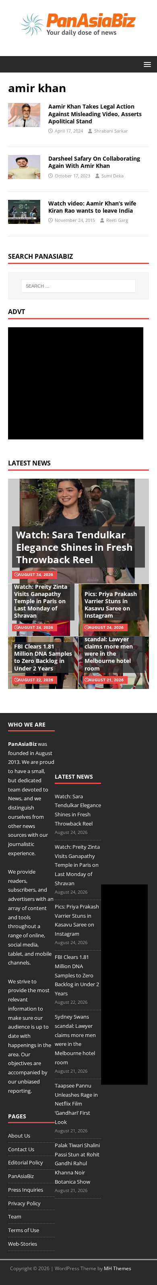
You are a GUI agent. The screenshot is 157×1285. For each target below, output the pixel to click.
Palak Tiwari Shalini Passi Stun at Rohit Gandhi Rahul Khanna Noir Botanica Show (77, 1163)
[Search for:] (78, 286)
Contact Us (21, 1149)
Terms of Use (23, 1230)
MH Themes (117, 1268)
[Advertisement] (75, 383)
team (14, 789)
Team (14, 1216)
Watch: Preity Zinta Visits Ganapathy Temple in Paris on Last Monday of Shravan (40, 601)
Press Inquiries (25, 1189)
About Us (19, 1135)
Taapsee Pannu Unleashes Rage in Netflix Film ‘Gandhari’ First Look (76, 1104)
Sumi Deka (112, 176)
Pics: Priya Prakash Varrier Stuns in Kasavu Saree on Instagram (111, 605)
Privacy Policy (24, 1203)
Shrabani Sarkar (111, 131)
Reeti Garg (117, 220)
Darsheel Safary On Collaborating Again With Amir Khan (94, 162)
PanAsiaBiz (22, 743)
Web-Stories (22, 1243)
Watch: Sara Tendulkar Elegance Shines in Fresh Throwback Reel (74, 547)
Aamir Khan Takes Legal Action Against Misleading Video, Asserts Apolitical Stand (95, 114)
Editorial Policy (25, 1162)
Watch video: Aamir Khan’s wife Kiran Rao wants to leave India (92, 206)
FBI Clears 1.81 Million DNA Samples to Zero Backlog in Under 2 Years (43, 657)
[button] (146, 64)
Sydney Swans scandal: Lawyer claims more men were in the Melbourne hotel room (109, 650)
